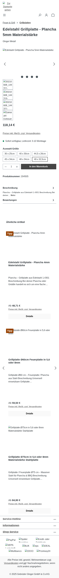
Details (29, 316)
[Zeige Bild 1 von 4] (22, 77)
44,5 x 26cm (40, 153)
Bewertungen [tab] (10, 200)
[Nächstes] (54, 63)
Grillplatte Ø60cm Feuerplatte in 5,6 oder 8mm (29, 361)
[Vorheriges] (5, 63)
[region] (29, 84)
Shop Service (10, 531)
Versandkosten (11, 563)
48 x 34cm (24, 159)
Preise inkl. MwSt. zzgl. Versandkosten (21, 133)
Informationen (11, 525)
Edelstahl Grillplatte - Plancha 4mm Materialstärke (29, 264)
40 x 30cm (24, 153)
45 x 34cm (10, 159)
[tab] (29, 191)
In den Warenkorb (38, 166)
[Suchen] (39, 15)
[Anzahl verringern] (6, 166)
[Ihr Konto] (46, 15)
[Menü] (5, 15)
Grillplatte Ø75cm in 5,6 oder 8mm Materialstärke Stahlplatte (28, 458)
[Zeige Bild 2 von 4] (27, 77)
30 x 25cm (10, 153)
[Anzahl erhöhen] (17, 166)
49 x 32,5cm (40, 159)
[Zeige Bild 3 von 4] (32, 77)
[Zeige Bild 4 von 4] (37, 77)
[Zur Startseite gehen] (29, 7)
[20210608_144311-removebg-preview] (29, 63)
